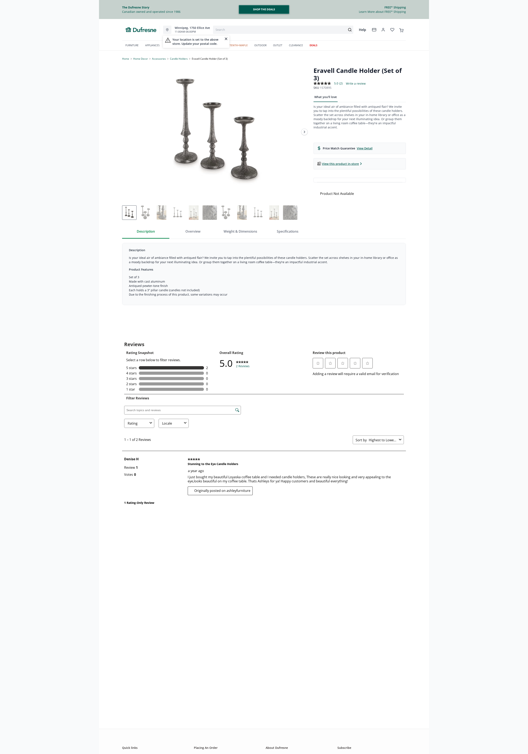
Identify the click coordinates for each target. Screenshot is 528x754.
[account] (383, 30)
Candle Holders (179, 58)
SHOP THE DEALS (264, 9)
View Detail (364, 148)
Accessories (159, 58)
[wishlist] (392, 29)
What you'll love (325, 97)
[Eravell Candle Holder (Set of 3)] (216, 132)
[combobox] (283, 30)
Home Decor (140, 58)
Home (125, 58)
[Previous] (128, 132)
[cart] (401, 29)
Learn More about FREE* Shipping (382, 12)
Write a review (356, 83)
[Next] (304, 132)
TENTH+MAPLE (239, 45)
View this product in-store (340, 164)
